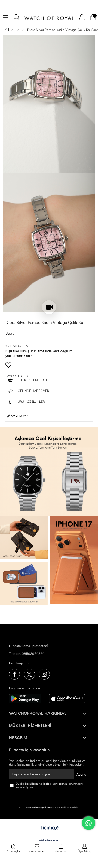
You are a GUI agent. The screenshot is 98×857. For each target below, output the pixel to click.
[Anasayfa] (12, 29)
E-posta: (28, 646)
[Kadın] (18, 29)
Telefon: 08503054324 (26, 654)
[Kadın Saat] (23, 29)
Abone (81, 774)
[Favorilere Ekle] (49, 367)
